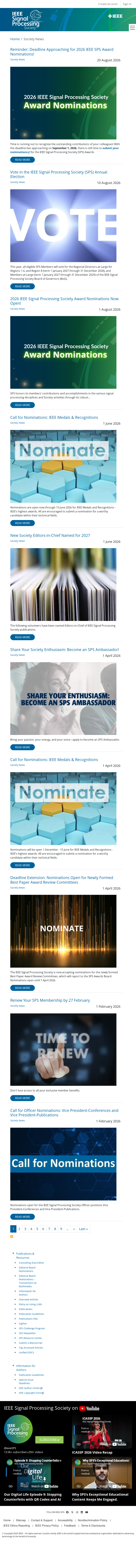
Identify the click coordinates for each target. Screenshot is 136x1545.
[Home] (27, 12)
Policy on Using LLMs (30, 1304)
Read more (22, 160)
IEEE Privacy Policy (47, 1525)
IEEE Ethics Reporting (16, 1525)
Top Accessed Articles (31, 1347)
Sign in (127, 4)
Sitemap (21, 1520)
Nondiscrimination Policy (92, 1520)
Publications (26, 1309)
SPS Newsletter (27, 1333)
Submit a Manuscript (30, 1342)
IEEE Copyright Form (30, 1392)
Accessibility (65, 1520)
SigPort (23, 1323)
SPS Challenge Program (32, 1328)
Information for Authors (27, 1293)
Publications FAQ (28, 1318)
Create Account (108, 4)
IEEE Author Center (29, 1388)
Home (15, 39)
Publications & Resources (25, 1255)
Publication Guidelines (31, 1313)
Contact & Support (42, 1520)
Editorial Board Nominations (27, 1269)
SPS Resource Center (30, 1338)
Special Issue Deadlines (26, 1381)
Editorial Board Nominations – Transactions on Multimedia (28, 1281)
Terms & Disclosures (93, 1525)
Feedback (70, 1525)
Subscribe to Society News (11, 1236)
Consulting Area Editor (31, 1262)
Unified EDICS (26, 1352)
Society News (17, 59)
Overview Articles (28, 1299)
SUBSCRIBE (48, 1439)
